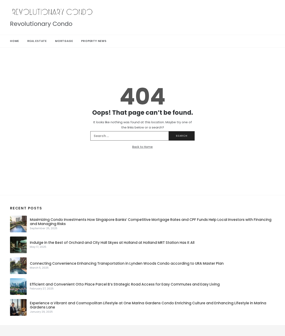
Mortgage (64, 41)
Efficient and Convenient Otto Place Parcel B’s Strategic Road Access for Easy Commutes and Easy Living (125, 284)
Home (14, 41)
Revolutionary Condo (41, 24)
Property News (93, 41)
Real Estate (37, 41)
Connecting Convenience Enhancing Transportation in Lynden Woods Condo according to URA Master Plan (127, 263)
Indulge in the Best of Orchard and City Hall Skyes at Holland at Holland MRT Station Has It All (112, 242)
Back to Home (142, 147)
